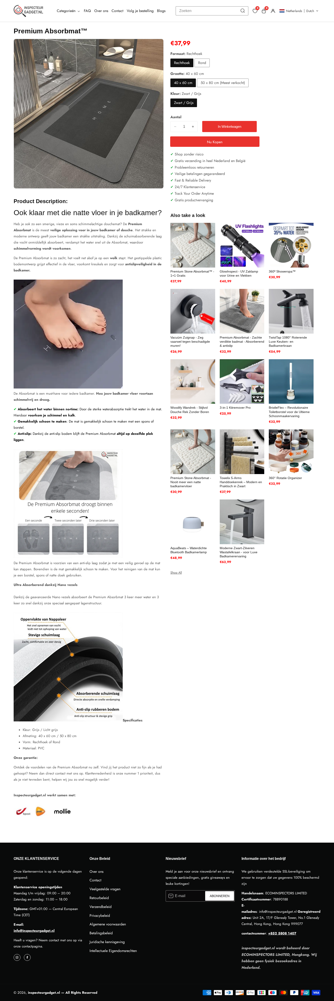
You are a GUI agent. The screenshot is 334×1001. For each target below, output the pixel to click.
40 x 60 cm (183, 82)
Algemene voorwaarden (108, 924)
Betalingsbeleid (101, 933)
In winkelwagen (229, 126)
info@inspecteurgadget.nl (34, 930)
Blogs (161, 10)
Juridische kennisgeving (107, 941)
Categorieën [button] (67, 10)
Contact (117, 10)
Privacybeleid (100, 915)
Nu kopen (214, 142)
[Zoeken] (243, 11)
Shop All (176, 572)
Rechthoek (182, 62)
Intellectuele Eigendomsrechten (113, 950)
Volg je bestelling (140, 10)
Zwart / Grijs (183, 102)
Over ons (101, 10)
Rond (202, 62)
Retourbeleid (99, 897)
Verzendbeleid (101, 906)
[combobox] (212, 10)
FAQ (87, 10)
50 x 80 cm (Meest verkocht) (223, 82)
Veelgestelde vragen (105, 889)
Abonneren (219, 896)
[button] (298, 11)
